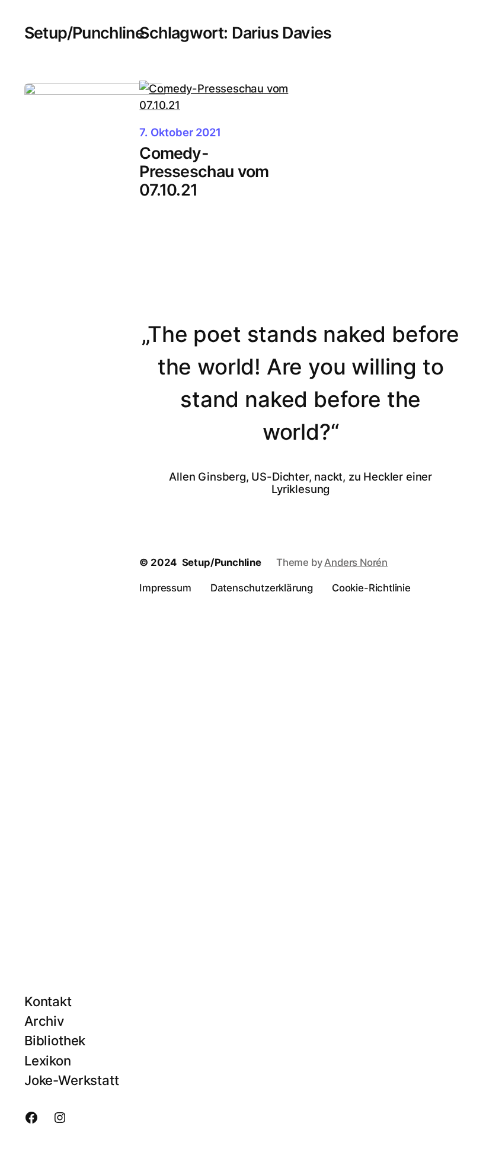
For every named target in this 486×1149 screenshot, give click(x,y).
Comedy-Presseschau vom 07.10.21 (203, 172)
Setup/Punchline (84, 33)
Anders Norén (356, 562)
